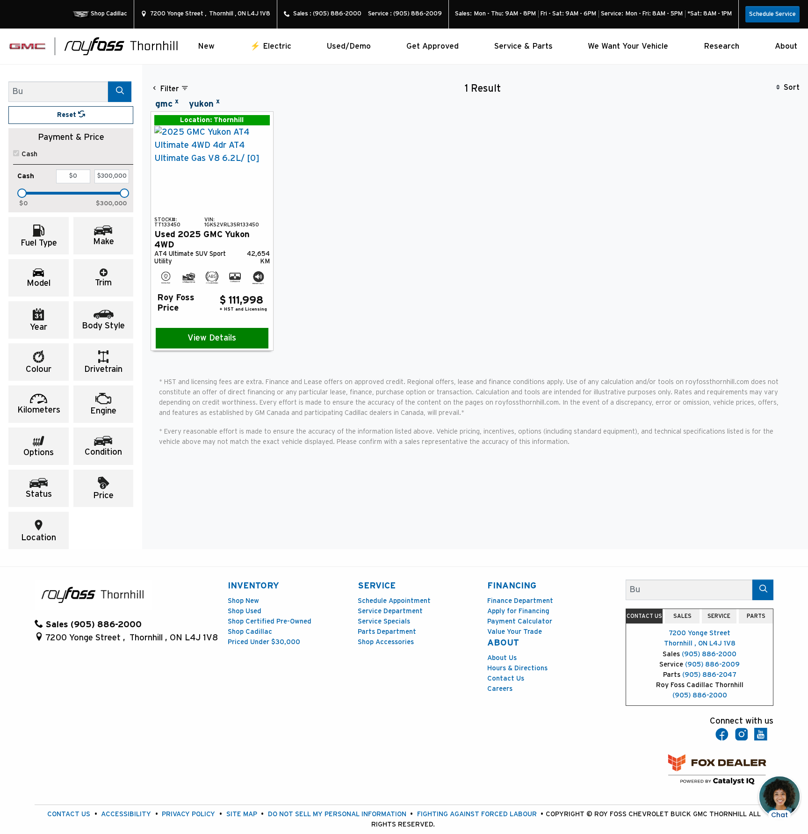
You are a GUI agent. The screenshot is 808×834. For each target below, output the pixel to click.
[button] (206, 46)
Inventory (253, 585)
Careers (499, 688)
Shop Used (244, 611)
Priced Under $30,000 (264, 641)
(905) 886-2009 (712, 664)
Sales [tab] (682, 616)
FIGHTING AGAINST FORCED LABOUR (477, 814)
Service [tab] (718, 616)
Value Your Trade (514, 631)
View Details (212, 338)
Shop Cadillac (250, 631)
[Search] (119, 91)
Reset (67, 114)
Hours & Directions (517, 668)
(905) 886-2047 (709, 674)
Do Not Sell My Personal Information (337, 814)
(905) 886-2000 (709, 654)
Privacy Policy (188, 814)
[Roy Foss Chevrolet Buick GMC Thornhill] (121, 45)
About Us (502, 657)
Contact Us (505, 678)
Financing (511, 585)
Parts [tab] (756, 616)
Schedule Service (772, 14)
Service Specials (384, 621)
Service (377, 585)
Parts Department (387, 631)
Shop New (243, 600)
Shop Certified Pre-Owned (269, 621)
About (503, 642)
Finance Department (520, 600)
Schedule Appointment (394, 600)
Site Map (241, 814)
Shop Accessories (386, 641)
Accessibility (126, 814)
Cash (29, 154)
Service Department (390, 611)
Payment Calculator (519, 621)
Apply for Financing (518, 611)
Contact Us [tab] (644, 616)
